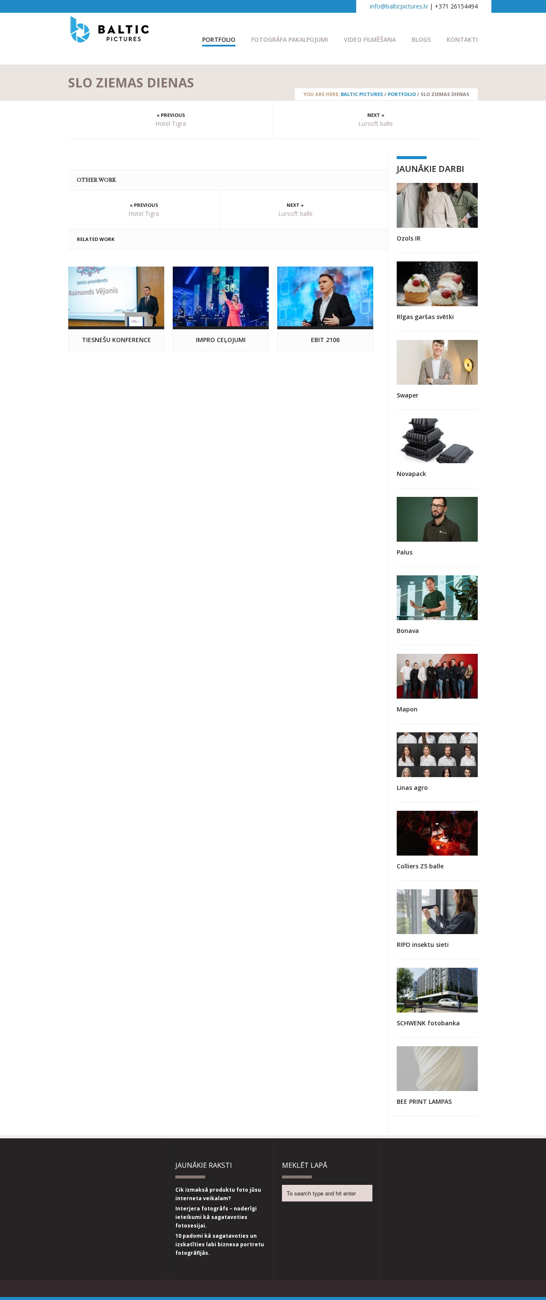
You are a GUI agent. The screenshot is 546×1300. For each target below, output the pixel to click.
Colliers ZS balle (420, 866)
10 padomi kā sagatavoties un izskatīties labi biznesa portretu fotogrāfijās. (219, 1244)
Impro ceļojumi (221, 340)
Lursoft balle (375, 123)
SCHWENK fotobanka (428, 1023)
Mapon (407, 709)
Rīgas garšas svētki (425, 317)
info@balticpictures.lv (399, 6)
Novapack (411, 474)
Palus (404, 552)
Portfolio (218, 39)
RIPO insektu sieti (423, 944)
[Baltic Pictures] (109, 38)
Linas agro (412, 787)
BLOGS (421, 39)
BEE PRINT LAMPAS (424, 1101)
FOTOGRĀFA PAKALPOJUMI (289, 39)
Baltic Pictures (362, 94)
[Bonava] (437, 597)
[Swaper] (437, 362)
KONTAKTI (462, 39)
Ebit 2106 (325, 340)
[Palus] (437, 519)
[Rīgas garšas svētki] (437, 283)
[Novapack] (437, 440)
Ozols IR (409, 238)
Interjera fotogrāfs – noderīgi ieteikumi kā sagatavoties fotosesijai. (216, 1217)
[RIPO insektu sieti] (437, 911)
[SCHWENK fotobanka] (437, 990)
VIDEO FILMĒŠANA (370, 39)
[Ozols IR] (437, 205)
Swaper (407, 395)
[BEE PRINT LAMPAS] (437, 1068)
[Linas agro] (437, 754)
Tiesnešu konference (116, 340)
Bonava (408, 631)
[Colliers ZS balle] (437, 833)
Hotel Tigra (170, 123)
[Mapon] (437, 676)
